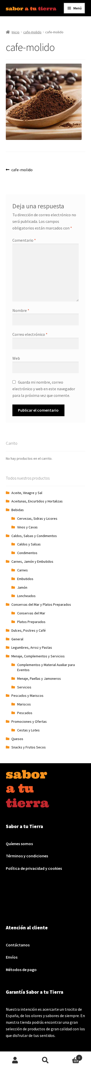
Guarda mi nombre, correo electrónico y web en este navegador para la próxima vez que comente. (43, 389)
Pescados (24, 713)
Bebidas (17, 510)
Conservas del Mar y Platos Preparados (41, 604)
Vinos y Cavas (27, 527)
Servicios (24, 687)
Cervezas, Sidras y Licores (37, 518)
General (17, 639)
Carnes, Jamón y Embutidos (32, 561)
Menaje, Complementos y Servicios (38, 656)
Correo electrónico (30, 334)
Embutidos (25, 578)
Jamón (22, 587)
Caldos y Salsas (29, 544)
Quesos (17, 738)
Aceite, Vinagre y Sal (26, 492)
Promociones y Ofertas (29, 721)
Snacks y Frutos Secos (28, 747)
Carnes (22, 570)
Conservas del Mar (31, 613)
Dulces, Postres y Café (28, 630)
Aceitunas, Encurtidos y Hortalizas (37, 501)
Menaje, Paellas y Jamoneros (39, 678)
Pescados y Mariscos (27, 695)
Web (16, 358)
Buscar (45, 1060)
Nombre (20, 310)
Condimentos (27, 553)
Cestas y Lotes (28, 730)
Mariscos (24, 704)
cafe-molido (32, 32)
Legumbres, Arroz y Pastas (31, 647)
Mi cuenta (15, 1060)
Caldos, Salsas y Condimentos (34, 535)
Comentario (24, 240)
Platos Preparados (31, 621)
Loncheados (26, 596)
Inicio (15, 32)
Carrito (70, 1056)
